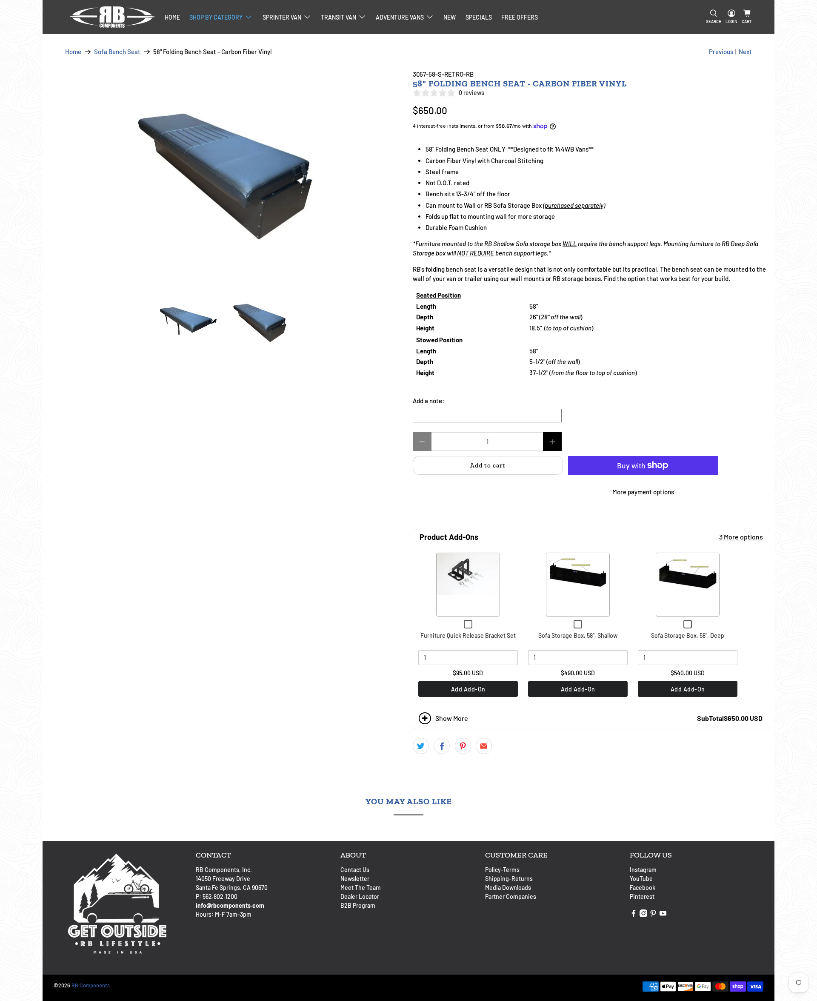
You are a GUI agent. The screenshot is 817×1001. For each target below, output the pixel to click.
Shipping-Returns (509, 878)
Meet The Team (360, 887)
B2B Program (357, 905)
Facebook (642, 887)
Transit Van (338, 17)
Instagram (643, 869)
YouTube (641, 878)
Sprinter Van (282, 17)
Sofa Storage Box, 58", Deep (687, 635)
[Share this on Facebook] (442, 746)
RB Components (90, 985)
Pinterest (642, 896)
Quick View (468, 585)
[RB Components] (112, 17)
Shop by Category (216, 17)
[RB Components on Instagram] (643, 914)
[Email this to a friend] (484, 746)
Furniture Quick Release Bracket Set (468, 635)
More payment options (643, 492)
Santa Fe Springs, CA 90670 (232, 887)
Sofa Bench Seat (117, 52)
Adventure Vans (400, 17)
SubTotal (710, 718)
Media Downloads (508, 887)
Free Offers (519, 17)
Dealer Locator (359, 896)
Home (172, 17)
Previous (721, 51)
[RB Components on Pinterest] (653, 914)
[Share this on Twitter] (421, 746)
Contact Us (354, 869)
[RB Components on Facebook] (633, 914)
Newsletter (354, 878)
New (449, 17)
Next (745, 51)
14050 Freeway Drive (223, 878)
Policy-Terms (502, 869)
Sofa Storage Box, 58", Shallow (577, 635)
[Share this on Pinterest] (463, 746)
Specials (479, 17)
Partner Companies (510, 896)
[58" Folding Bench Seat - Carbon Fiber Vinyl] (225, 175)
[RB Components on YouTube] (663, 914)
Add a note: (428, 400)
